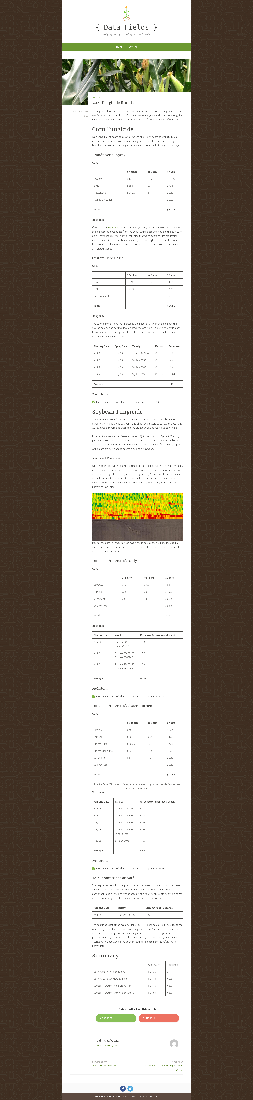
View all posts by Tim (107, 1045)
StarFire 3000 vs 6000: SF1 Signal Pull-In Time (162, 1066)
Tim (86, 116)
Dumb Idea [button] (149, 1018)
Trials (96, 97)
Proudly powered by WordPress (111, 1096)
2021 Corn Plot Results (104, 1064)
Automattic (152, 1096)
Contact (134, 46)
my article (112, 227)
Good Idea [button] (106, 1018)
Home (119, 46)
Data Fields (126, 27)
